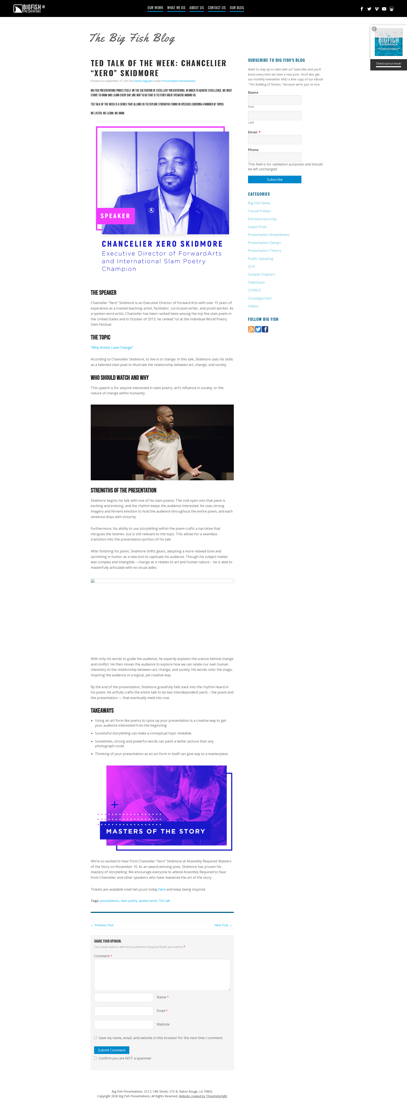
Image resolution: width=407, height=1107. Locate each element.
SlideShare (256, 282)
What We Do (176, 8)
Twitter (369, 9)
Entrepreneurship (262, 219)
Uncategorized (259, 298)
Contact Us (217, 8)
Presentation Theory (264, 250)
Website (163, 1024)
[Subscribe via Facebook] (265, 328)
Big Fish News (259, 203)
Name (163, 997)
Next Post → (223, 925)
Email (162, 1010)
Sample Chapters (261, 274)
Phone (253, 149)
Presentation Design (264, 242)
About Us (197, 8)
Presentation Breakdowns (179, 81)
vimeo (377, 9)
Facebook (362, 9)
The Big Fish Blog (131, 38)
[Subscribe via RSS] (251, 328)
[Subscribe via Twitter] (258, 328)
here (162, 889)
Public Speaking (260, 258)
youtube (384, 9)
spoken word (148, 901)
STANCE (254, 290)
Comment (103, 956)
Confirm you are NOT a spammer (125, 1058)
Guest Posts (257, 226)
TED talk (164, 901)
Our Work (155, 8)
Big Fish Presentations (29, 8)
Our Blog (237, 8)
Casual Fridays (259, 211)
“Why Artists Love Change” (112, 347)
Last (251, 122)
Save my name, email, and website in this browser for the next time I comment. (161, 1038)
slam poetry (129, 901)
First (251, 107)
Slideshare (391, 9)
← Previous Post (102, 925)
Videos (253, 306)
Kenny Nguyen (143, 81)
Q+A (251, 266)
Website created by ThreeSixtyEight (203, 1096)
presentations (109, 901)
